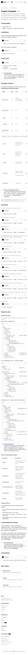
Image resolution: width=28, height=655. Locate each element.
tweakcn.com (7, 537)
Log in (25, 2)
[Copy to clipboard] (25, 40)
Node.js (4, 28)
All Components (4, 617)
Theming (3, 609)
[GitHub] (21, 2)
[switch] (16, 2)
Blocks (2, 622)
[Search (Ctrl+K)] (9, 2)
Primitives (3, 620)
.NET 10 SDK (5, 26)
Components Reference (6, 641)
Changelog (3, 630)
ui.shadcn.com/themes (17, 537)
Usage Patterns (4, 640)
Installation (3, 607)
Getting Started (4, 605)
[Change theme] (12, 2)
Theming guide (15, 548)
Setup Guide (3, 638)
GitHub (2, 628)
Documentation (4, 8)
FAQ (2, 611)
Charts (2, 619)
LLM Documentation (5, 636)
